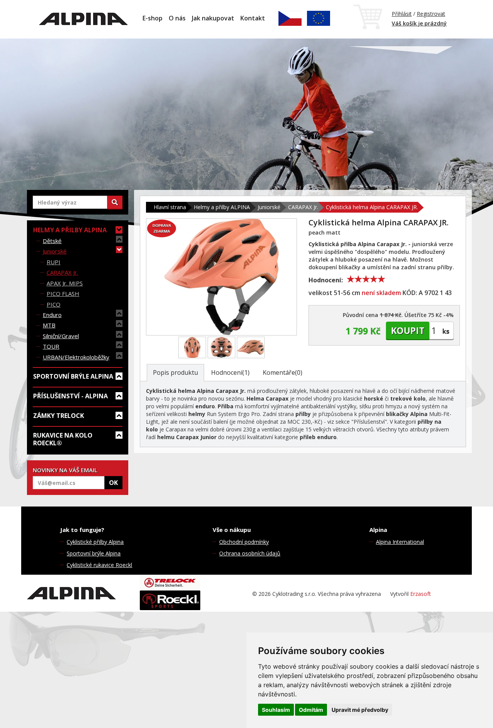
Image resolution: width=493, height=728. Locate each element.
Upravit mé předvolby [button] (360, 709)
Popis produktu (175, 372)
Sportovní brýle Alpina (94, 553)
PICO (53, 304)
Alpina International (400, 541)
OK (113, 482)
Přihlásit (402, 13)
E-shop (153, 18)
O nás (177, 18)
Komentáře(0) (282, 372)
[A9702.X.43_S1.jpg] (251, 347)
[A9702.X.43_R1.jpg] (221, 347)
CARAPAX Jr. (62, 272)
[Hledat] (114, 202)
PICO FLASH (63, 293)
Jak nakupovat (213, 18)
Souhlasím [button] (276, 709)
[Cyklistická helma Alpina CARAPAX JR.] (221, 276)
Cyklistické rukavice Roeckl (99, 565)
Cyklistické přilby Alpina (95, 541)
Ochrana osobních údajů (249, 553)
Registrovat (431, 13)
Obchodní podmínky (244, 541)
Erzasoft (420, 593)
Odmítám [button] (311, 709)
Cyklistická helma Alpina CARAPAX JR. (372, 207)
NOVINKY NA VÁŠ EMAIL (65, 470)
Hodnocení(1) (230, 372)
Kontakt (252, 18)
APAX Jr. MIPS (65, 283)
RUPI (53, 262)
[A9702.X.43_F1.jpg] (192, 347)
